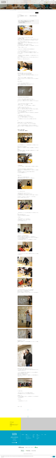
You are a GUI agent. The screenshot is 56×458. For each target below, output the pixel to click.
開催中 (33, 435)
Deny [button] (51, 456)
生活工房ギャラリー (27, 437)
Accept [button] (54, 456)
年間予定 (33, 437)
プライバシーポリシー (14, 438)
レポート (37, 436)
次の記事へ (19, 406)
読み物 (37, 434)
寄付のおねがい (42, 0)
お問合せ (45, 434)
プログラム (34, 434)
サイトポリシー (14, 439)
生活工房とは (23, 434)
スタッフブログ (38, 437)
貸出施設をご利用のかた (47, 0)
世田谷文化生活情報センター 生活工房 (3, 2)
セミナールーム (27, 435)
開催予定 (33, 436)
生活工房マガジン (38, 435)
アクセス (42, 434)
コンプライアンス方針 (14, 440)
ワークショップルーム (28, 436)
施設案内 (26, 434)
